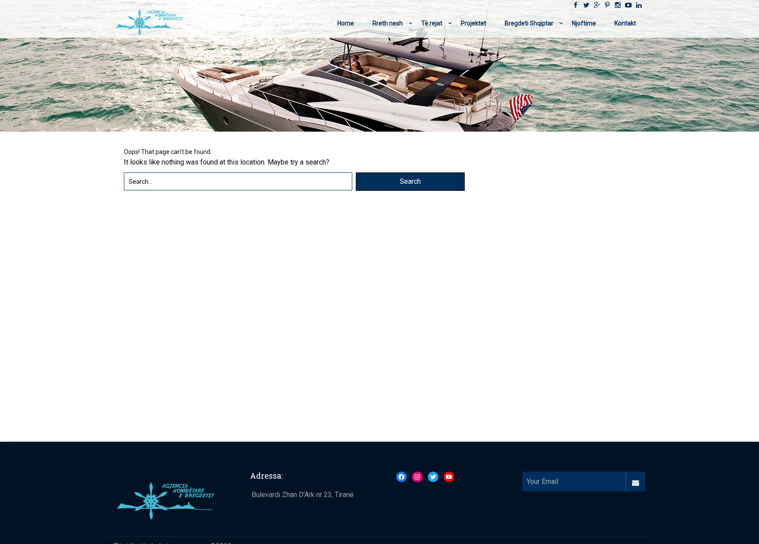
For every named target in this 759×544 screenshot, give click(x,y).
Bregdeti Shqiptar (529, 23)
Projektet (473, 23)
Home (345, 23)
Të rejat (431, 23)
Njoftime (584, 23)
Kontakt (625, 23)
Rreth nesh (387, 23)
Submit (635, 481)
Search (410, 181)
